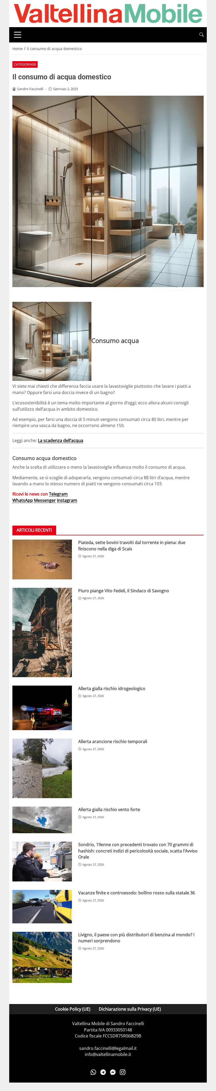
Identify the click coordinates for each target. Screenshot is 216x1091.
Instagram (67, 500)
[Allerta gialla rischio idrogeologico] (42, 708)
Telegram (58, 494)
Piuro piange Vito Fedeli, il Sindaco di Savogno (123, 591)
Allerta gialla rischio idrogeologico (111, 688)
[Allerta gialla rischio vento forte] (42, 820)
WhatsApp (22, 500)
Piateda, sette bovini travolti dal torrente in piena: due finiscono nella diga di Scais (131, 545)
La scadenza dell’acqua (60, 440)
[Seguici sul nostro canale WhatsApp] (93, 1072)
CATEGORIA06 (25, 64)
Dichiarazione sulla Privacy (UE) (130, 1009)
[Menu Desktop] (17, 34)
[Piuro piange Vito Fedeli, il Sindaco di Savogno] (42, 632)
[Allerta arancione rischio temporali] (42, 768)
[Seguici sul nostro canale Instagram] (122, 1072)
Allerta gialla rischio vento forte (109, 809)
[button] (201, 35)
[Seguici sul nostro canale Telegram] (103, 1072)
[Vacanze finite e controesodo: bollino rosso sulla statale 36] (42, 906)
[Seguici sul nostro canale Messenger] (113, 1072)
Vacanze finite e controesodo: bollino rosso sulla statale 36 (136, 893)
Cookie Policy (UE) (72, 1009)
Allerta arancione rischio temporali (112, 741)
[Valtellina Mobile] (108, 13)
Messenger (45, 500)
